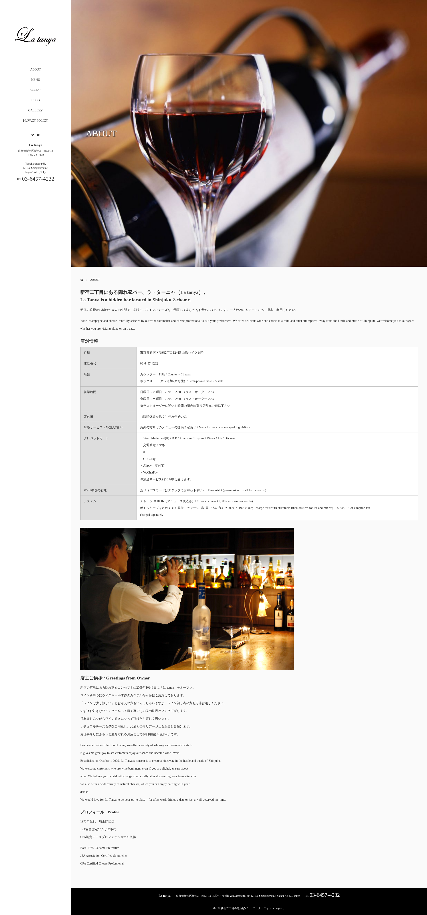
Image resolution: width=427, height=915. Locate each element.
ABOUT (35, 69)
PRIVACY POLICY (35, 120)
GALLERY (35, 110)
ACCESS (35, 90)
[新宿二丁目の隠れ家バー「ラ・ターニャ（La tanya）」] (35, 56)
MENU (35, 79)
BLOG (35, 100)
